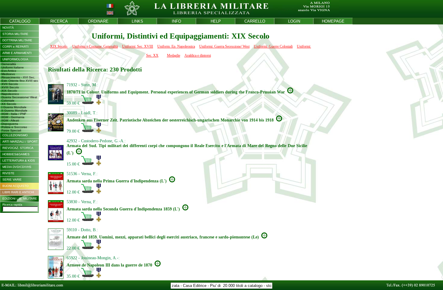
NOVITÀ (8, 27)
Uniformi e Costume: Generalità (95, 46)
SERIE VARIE (12, 179)
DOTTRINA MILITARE (17, 40)
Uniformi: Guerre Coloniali (273, 46)
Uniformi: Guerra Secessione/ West (224, 46)
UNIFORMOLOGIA (15, 59)
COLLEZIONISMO (15, 135)
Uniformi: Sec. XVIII (137, 46)
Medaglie (173, 55)
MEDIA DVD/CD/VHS (16, 167)
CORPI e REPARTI (15, 46)
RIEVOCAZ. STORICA (17, 148)
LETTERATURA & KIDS (18, 160)
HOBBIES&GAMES (16, 154)
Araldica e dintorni (197, 55)
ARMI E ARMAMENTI (17, 53)
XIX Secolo (59, 46)
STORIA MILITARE (15, 34)
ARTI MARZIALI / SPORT (20, 141)
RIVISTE (8, 173)
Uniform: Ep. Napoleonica (176, 46)
